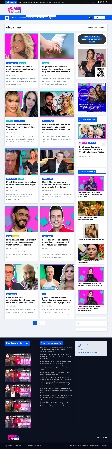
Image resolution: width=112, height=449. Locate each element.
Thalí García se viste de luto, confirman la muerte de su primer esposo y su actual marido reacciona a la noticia (56, 350)
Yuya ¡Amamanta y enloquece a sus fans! (91, 239)
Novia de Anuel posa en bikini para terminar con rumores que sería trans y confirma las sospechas (21, 242)
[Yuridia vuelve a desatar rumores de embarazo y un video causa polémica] (91, 274)
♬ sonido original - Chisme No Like (89, 352)
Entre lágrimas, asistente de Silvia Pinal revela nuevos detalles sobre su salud (55, 373)
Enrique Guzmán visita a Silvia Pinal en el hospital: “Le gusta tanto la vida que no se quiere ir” (56, 362)
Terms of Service (82, 446)
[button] (106, 18)
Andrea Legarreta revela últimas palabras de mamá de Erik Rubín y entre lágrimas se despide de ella (55, 384)
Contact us (103, 446)
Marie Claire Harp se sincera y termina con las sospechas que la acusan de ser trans (20, 69)
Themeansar (37, 446)
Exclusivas (23, 17)
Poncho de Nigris (48, 121)
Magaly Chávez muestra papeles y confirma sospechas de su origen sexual (21, 184)
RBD (44, 294)
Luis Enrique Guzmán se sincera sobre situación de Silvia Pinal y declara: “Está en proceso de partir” (55, 368)
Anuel (9, 236)
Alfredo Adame (11, 178)
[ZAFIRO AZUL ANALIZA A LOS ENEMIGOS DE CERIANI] (91, 208)
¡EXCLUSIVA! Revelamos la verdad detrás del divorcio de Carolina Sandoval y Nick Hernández (55, 378)
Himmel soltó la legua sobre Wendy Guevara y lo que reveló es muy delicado (20, 126)
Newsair (28, 446)
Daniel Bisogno (47, 236)
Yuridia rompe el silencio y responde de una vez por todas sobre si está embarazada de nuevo (90, 308)
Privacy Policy (94, 446)
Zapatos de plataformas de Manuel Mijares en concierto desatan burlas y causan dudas (90, 194)
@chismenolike (85, 345)
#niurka (80, 350)
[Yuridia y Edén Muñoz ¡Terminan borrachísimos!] (91, 252)
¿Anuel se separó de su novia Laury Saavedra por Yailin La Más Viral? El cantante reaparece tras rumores (56, 397)
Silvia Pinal (92, 142)
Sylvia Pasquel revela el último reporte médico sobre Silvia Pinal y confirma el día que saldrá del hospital (56, 390)
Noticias (13, 18)
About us (73, 446)
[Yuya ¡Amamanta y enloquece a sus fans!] (91, 231)
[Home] (7, 18)
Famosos (31, 18)
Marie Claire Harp (12, 63)
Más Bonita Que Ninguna (45, 18)
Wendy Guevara (19, 121)
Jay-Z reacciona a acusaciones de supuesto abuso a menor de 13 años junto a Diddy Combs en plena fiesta (55, 356)
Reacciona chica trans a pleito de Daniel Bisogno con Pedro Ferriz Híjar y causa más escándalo (56, 242)
